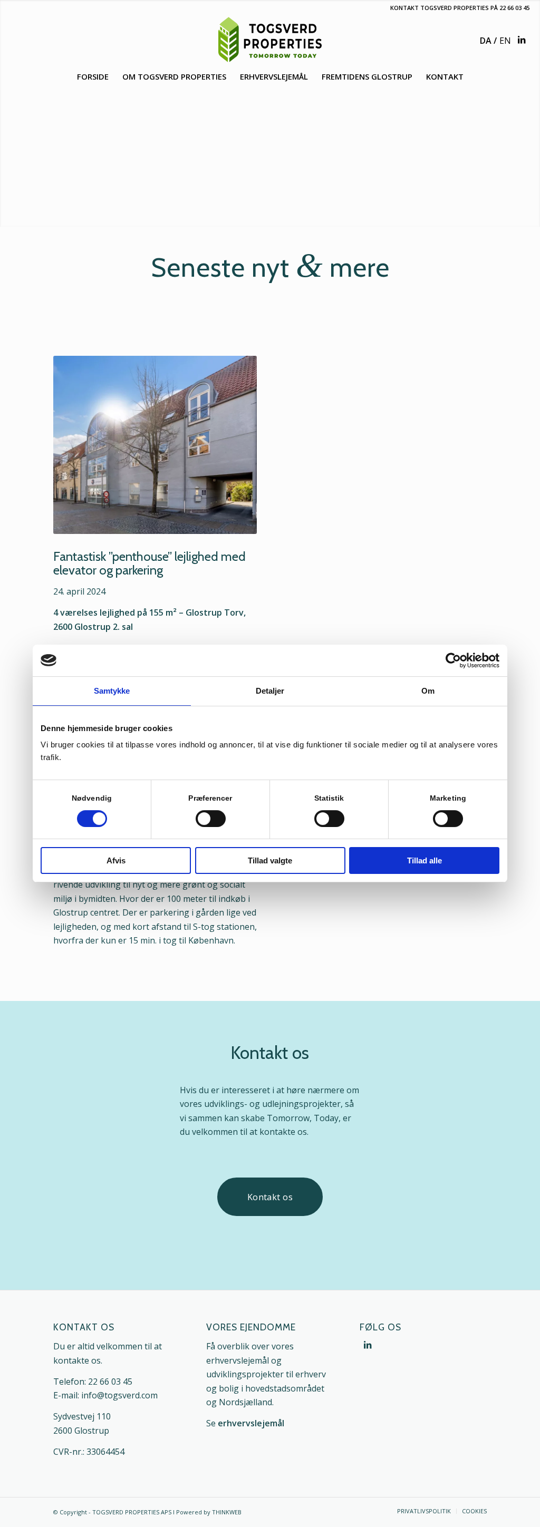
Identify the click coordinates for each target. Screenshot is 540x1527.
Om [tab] (428, 690)
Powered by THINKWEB (209, 1512)
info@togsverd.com (119, 1395)
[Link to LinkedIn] (521, 39)
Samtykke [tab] (112, 690)
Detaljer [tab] (270, 690)
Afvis (116, 860)
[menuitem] (92, 76)
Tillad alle (424, 860)
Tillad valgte (270, 860)
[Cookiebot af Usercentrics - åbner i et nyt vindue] (453, 660)
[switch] (211, 818)
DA (485, 40)
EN (505, 40)
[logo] (270, 39)
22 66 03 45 (514, 8)
